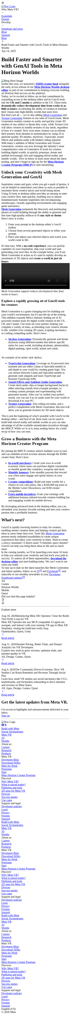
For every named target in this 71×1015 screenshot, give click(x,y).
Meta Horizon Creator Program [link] (18, 775)
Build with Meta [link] (10, 728)
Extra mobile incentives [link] (22, 494)
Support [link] (5, 818)
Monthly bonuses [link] (18, 472)
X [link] (38, 571)
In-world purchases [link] (19, 463)
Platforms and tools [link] (11, 787)
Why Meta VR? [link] (10, 781)
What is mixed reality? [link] (13, 784)
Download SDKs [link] (10, 762)
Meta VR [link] (6, 734)
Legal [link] (4, 809)
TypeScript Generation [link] (21, 363)
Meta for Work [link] (9, 765)
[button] (35, 3)
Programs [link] (6, 769)
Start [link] (3, 772)
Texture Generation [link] (11, 118)
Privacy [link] (5, 812)
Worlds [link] (5, 740)
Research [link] (6, 750)
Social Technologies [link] (12, 731)
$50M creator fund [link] (47, 83)
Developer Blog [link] (10, 759)
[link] (8, 6)
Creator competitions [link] (20, 481)
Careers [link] (5, 747)
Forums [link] (5, 815)
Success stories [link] (9, 797)
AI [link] (2, 737)
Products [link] (6, 753)
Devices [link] (5, 793)
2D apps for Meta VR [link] (13, 790)
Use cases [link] (6, 800)
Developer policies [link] (11, 806)
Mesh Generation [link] (52, 115)
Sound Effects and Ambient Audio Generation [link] (35, 382)
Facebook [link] (52, 571)
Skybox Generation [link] (19, 339)
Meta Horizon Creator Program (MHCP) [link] (32, 163)
